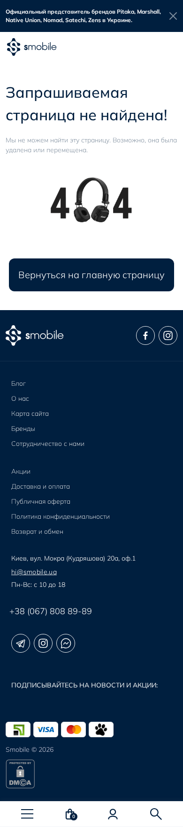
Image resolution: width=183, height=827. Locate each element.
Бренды (23, 428)
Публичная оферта (40, 501)
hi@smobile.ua (34, 572)
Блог (18, 383)
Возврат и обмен (37, 531)
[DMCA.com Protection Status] (91, 773)
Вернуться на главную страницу (91, 275)
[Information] (173, 16)
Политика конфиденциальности (60, 516)
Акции (20, 471)
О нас (20, 398)
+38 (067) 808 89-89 (50, 611)
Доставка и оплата (40, 486)
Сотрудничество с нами (47, 443)
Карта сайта (30, 413)
